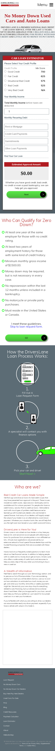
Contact (6, 726)
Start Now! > (27, 473)
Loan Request (8, 680)
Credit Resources (9, 712)
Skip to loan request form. (26, 326)
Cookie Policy (31, 746)
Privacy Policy (35, 743)
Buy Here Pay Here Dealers (13, 694)
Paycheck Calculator (11, 716)
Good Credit (26, 71)
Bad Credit (26, 85)
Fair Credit (26, 76)
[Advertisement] (27, 637)
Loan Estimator (9, 721)
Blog (5, 707)
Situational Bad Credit (26, 81)
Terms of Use (26, 743)
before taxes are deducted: (23, 104)
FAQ (5, 703)
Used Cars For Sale (10, 698)
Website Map (8, 735)
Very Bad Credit (26, 90)
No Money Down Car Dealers (14, 689)
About (5, 730)
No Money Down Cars (11, 684)
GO (26, 338)
